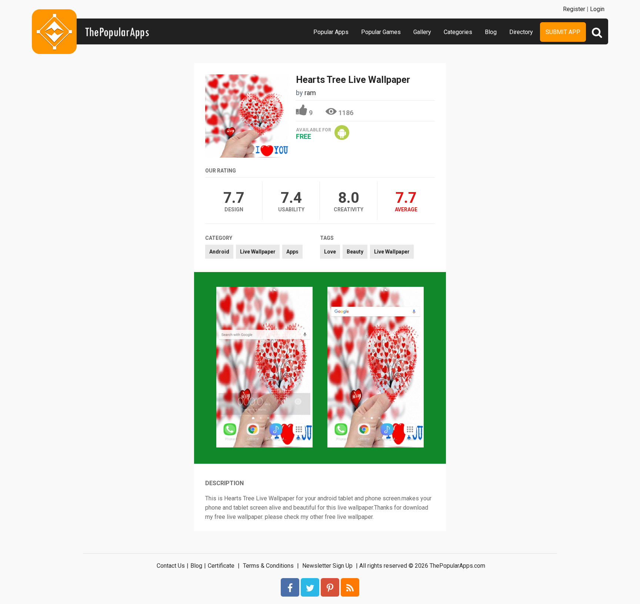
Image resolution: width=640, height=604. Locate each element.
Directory (521, 32)
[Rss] (350, 587)
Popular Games (381, 32)
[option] (264, 368)
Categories (458, 32)
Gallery (422, 32)
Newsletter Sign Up (327, 565)
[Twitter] (310, 587)
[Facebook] (290, 587)
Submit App (563, 32)
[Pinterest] (330, 587)
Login (597, 9)
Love (330, 252)
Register (574, 9)
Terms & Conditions (268, 565)
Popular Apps (331, 32)
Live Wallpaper (258, 252)
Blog (491, 32)
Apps (292, 252)
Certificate (221, 565)
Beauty (355, 252)
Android (219, 252)
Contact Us (171, 565)
